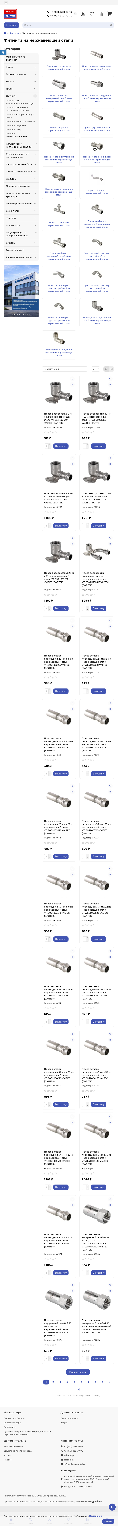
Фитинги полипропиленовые (16, 135)
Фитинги (14, 33)
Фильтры (11, 179)
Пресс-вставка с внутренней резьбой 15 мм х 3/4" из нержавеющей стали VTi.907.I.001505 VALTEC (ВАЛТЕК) (57, 1328)
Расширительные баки (19, 164)
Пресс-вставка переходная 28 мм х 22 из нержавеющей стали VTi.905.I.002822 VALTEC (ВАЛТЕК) (58, 827)
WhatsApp (69, 1455)
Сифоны (10, 242)
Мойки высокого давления (15, 58)
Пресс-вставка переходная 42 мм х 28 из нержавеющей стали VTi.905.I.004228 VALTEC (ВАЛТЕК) (59, 1075)
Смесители (12, 210)
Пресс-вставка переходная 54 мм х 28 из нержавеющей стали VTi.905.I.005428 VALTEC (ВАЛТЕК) (59, 1157)
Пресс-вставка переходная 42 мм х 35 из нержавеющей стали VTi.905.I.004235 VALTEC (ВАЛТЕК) (96, 1075)
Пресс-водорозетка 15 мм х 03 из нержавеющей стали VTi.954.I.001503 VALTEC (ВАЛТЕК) (96, 418)
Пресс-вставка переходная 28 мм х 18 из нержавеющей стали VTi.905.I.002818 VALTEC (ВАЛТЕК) (96, 744)
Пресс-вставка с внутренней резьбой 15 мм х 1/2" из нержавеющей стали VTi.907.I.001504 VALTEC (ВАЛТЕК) (95, 1242)
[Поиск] (111, 25)
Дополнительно (72, 1412)
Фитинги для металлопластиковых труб (19, 102)
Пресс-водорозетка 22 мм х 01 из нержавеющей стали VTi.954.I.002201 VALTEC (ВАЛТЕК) (97, 498)
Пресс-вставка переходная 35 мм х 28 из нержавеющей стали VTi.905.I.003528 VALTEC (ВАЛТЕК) (58, 992)
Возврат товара (12, 1422)
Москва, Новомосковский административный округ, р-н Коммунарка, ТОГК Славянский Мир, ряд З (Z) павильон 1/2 (89, 1479)
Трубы (9, 88)
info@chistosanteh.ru (75, 1464)
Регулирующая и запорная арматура (17, 234)
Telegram (69, 1459)
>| (79, 1389)
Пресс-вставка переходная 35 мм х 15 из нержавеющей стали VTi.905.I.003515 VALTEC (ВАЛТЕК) (96, 827)
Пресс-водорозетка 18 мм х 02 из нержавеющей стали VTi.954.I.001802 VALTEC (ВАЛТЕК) (58, 498)
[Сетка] (106, 369)
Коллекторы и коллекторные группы (18, 145)
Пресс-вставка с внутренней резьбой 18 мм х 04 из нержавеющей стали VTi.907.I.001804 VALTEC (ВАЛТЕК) (97, 1326)
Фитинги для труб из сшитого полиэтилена (17, 109)
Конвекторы (13, 225)
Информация (13, 1412)
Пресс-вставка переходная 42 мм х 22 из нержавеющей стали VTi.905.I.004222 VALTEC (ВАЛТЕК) (96, 992)
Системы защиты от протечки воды (17, 156)
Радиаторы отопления (19, 203)
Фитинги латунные (16, 125)
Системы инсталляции (19, 171)
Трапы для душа (15, 250)
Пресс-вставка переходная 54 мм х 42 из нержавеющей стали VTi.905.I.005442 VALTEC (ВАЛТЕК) (59, 1240)
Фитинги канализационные (20, 121)
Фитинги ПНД (13, 129)
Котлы (9, 67)
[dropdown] (6, 2)
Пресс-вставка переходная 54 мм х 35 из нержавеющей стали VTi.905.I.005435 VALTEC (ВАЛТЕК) (96, 1157)
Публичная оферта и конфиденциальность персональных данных (27, 1433)
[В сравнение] (72, 384)
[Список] (111, 369)
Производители (69, 1418)
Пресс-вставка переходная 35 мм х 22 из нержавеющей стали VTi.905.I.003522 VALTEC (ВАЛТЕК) (96, 909)
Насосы (10, 81)
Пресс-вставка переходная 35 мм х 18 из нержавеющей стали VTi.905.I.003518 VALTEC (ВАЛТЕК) (58, 909)
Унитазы (11, 218)
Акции (64, 1422)
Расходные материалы (19, 257)
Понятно (108, 1521)
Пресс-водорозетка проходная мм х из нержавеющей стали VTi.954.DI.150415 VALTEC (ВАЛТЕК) (95, 579)
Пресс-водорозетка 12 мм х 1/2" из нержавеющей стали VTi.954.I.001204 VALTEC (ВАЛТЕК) (58, 418)
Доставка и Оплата (14, 1418)
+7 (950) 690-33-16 (61, 11)
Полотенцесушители (18, 186)
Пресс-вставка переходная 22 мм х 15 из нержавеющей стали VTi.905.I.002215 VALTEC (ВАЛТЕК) (58, 661)
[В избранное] (72, 378)
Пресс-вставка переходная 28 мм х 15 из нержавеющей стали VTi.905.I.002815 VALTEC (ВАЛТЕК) (58, 744)
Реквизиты (10, 1427)
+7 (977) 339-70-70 (61, 15)
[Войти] (83, 14)
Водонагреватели (16, 74)
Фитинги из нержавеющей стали (20, 116)
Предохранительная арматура (18, 195)
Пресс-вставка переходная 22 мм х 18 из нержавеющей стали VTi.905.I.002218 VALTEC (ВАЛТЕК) (96, 661)
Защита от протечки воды (18, 1451)
